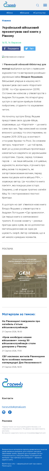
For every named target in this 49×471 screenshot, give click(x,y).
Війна (10, 13)
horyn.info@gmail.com (14, 406)
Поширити (13, 48)
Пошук (38, 5)
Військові (25, 13)
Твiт (32, 48)
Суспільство (40, 13)
